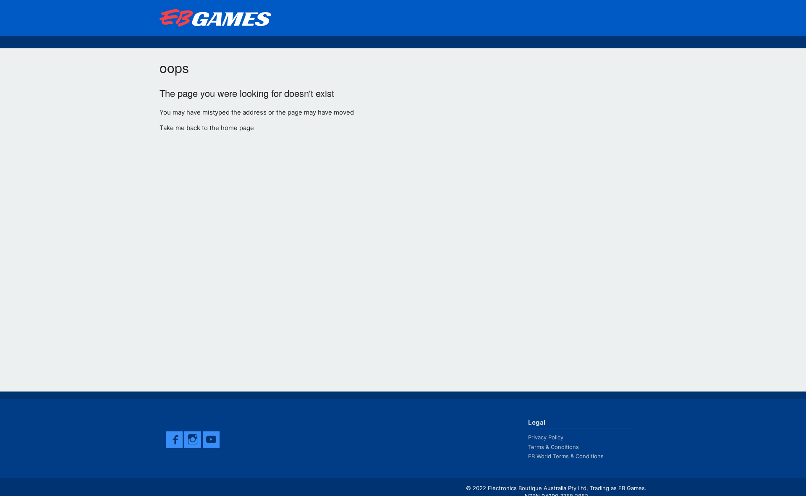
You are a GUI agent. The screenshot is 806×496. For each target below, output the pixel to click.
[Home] (217, 18)
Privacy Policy (545, 437)
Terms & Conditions (553, 447)
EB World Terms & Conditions (566, 456)
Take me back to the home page (207, 128)
